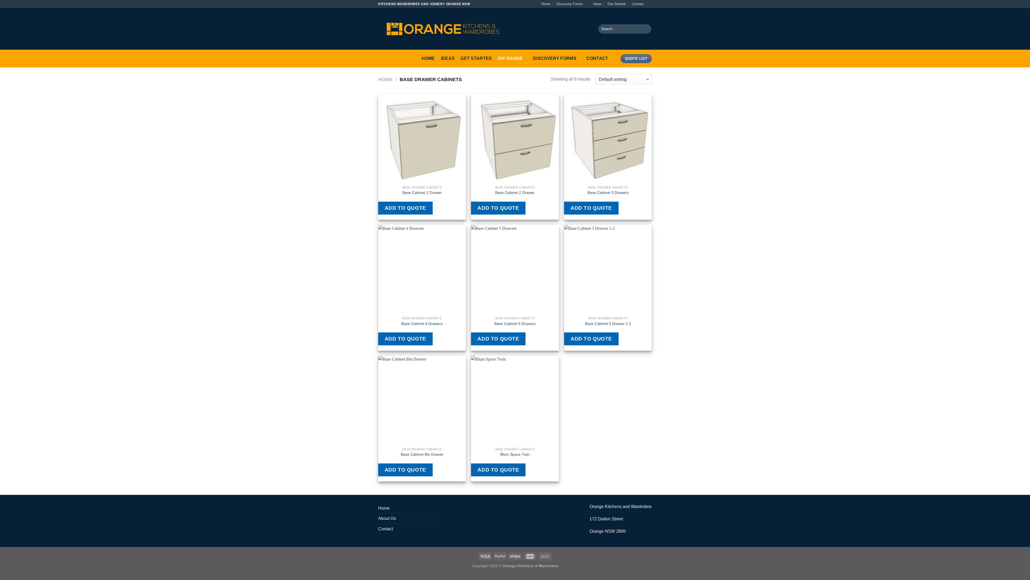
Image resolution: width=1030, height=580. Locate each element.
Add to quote (405, 208)
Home (545, 4)
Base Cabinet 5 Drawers (515, 323)
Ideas (597, 4)
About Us (387, 518)
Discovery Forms (569, 4)
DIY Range (510, 58)
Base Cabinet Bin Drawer (422, 454)
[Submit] (646, 29)
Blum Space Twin (514, 454)
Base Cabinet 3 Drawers (608, 192)
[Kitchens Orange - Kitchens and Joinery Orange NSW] (442, 29)
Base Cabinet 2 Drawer (515, 192)
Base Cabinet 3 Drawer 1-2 (608, 323)
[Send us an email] (649, 4)
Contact (638, 4)
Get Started (617, 4)
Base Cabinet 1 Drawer (422, 192)
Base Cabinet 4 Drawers (422, 323)
